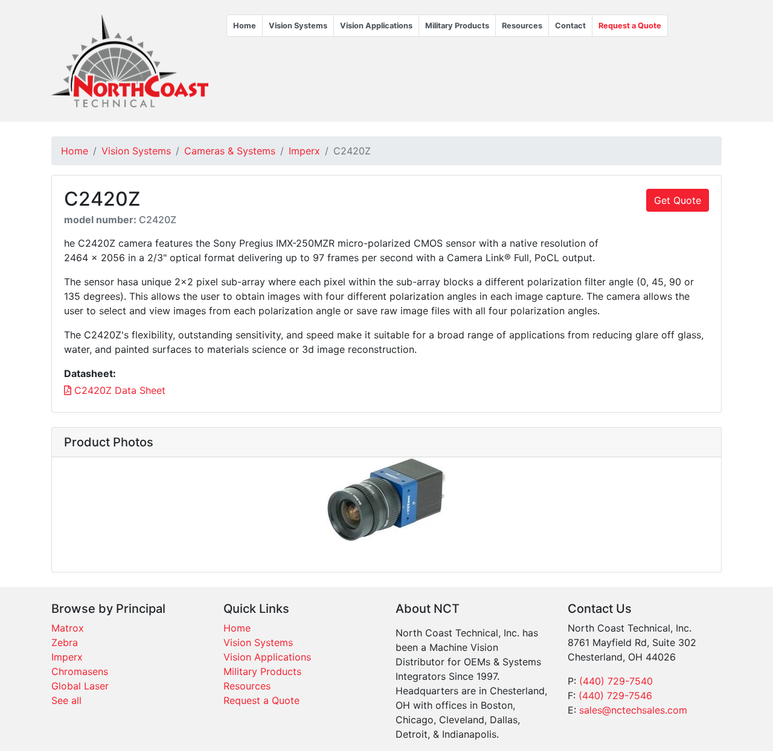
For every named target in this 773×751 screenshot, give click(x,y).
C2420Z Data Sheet (118, 390)
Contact (570, 25)
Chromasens (79, 671)
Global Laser (80, 686)
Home (244, 25)
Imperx (304, 151)
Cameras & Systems (229, 151)
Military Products (457, 25)
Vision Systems (298, 25)
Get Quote (677, 200)
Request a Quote (629, 25)
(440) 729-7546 (615, 695)
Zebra (64, 642)
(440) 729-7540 (616, 681)
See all (66, 700)
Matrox (67, 628)
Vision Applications (376, 25)
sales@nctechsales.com (633, 710)
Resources (522, 25)
